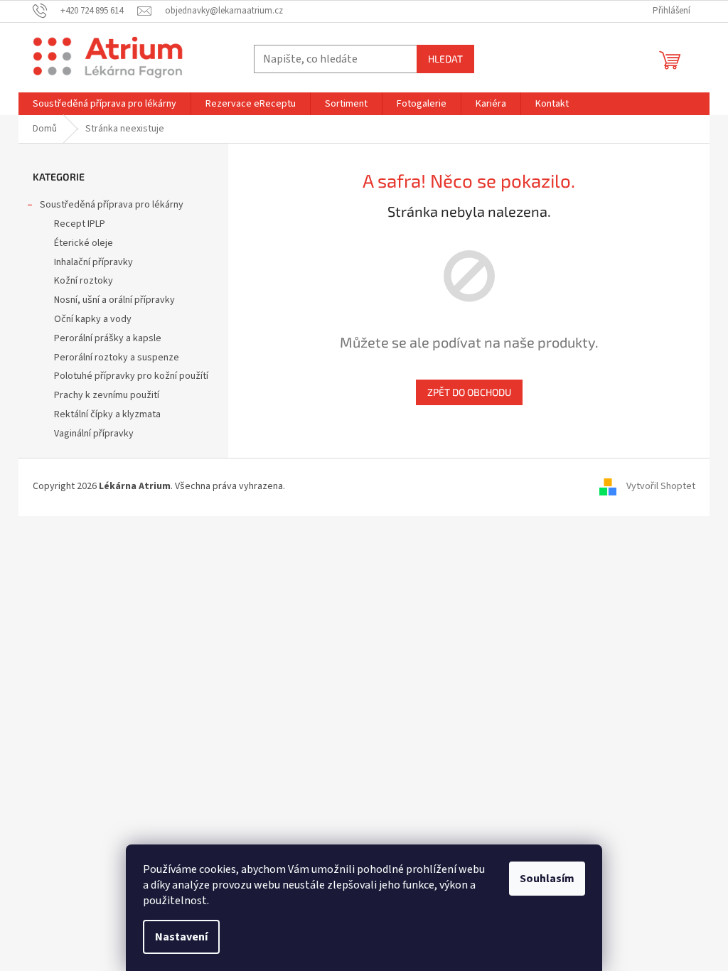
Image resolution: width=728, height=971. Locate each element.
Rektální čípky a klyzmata (107, 414)
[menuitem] (104, 103)
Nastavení (181, 937)
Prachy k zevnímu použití (106, 395)
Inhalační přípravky (93, 262)
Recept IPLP (79, 224)
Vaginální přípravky (94, 434)
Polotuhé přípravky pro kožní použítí (131, 376)
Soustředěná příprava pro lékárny (111, 205)
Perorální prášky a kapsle (107, 338)
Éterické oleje (83, 243)
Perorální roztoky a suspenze (116, 357)
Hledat (445, 59)
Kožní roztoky (83, 281)
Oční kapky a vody (93, 319)
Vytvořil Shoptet (660, 487)
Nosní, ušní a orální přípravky (114, 300)
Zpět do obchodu (469, 392)
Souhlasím (547, 878)
